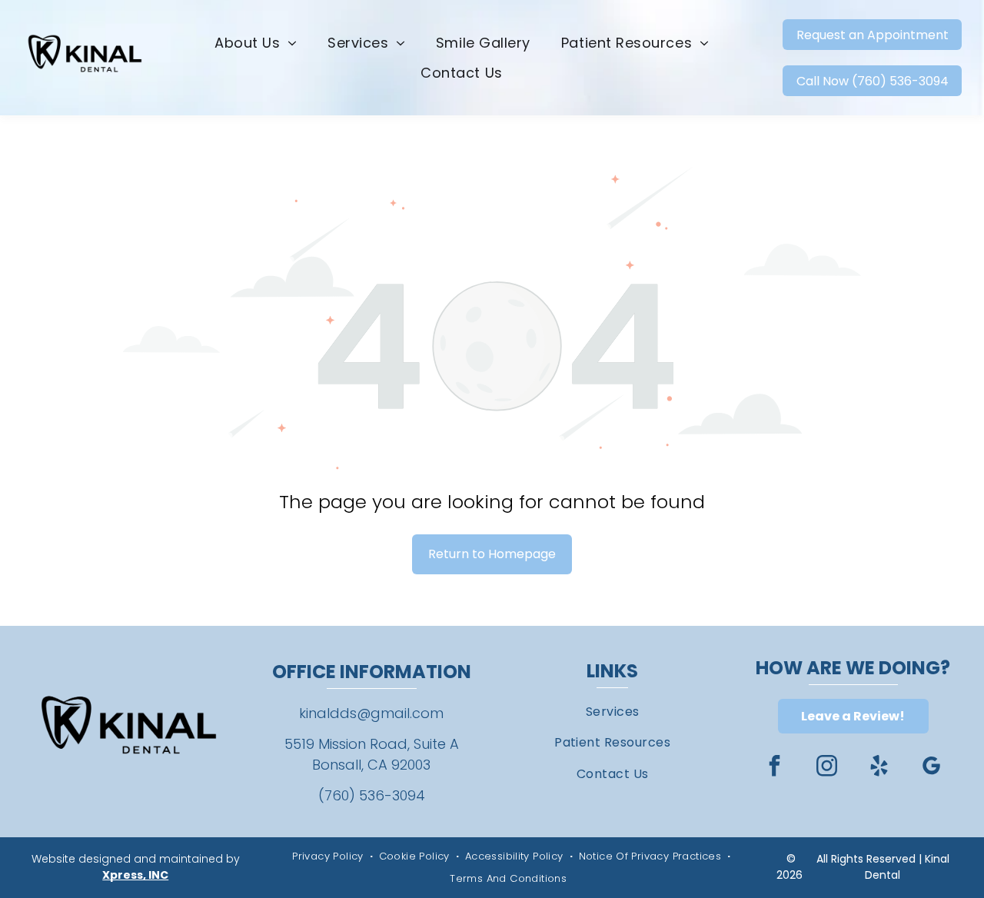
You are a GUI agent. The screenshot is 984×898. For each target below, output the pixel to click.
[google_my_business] (932, 768)
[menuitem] (255, 43)
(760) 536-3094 (371, 795)
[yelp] (879, 768)
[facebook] (775, 768)
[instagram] (827, 768)
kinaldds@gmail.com (371, 713)
